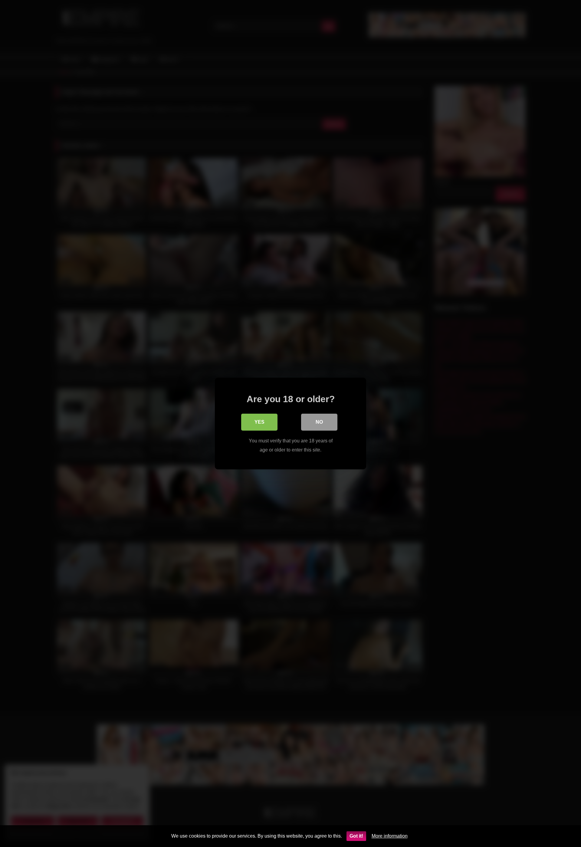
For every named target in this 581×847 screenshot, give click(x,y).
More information (390, 836)
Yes (259, 422)
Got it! (356, 836)
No (319, 422)
